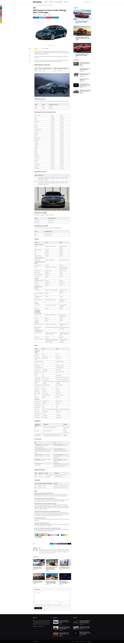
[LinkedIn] (30, 55)
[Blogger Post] (64, 535)
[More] (41, 537)
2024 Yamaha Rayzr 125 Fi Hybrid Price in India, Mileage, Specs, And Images (85, 85)
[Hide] (0, 23)
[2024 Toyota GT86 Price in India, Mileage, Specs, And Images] (82, 15)
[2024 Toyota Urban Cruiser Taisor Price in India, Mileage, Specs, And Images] (82, 31)
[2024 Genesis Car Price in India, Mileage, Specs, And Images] (52, 32)
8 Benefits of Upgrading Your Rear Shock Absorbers (85, 69)
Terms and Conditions (83, 641)
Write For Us (89, 641)
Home (33, 5)
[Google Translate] (52, 535)
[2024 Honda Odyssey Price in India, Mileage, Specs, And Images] (76, 64)
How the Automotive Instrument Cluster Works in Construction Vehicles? (64, 582)
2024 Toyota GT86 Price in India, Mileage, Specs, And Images (82, 22)
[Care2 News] (65, 535)
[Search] (89, 2)
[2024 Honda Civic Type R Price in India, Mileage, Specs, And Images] (76, 91)
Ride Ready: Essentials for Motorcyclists (84, 79)
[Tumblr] (58, 535)
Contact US (77, 641)
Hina (39, 547)
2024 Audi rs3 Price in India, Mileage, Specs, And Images (84, 627)
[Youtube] (50, 535)
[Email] (30, 62)
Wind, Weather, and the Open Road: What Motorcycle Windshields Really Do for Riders (51, 569)
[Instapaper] (60, 535)
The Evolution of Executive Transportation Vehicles (38, 582)
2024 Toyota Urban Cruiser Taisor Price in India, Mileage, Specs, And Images (83, 38)
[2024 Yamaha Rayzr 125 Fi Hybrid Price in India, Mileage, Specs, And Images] (76, 85)
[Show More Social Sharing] (60, 17)
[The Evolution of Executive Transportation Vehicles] (39, 576)
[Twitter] (30, 53)
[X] (37, 535)
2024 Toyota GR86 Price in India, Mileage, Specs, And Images (82, 55)
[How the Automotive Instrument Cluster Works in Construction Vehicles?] (65, 576)
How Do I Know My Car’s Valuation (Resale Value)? (37, 568)
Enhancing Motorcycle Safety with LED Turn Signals (85, 74)
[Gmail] (54, 535)
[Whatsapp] (47, 535)
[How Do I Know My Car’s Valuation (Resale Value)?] (39, 562)
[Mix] (45, 535)
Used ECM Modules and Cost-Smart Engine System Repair (64, 568)
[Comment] (62, 535)
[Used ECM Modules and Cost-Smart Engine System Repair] (65, 562)
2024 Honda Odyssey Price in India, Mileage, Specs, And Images (85, 63)
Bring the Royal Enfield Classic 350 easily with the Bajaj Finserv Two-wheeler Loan (85, 621)
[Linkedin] (41, 535)
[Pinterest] (30, 57)
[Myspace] (48, 535)
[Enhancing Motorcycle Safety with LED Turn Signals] (76, 75)
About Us (72, 641)
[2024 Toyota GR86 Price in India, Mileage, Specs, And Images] (82, 48)
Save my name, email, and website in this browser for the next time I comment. (48, 605)
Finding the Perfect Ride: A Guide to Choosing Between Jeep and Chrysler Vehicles (51, 582)
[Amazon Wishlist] (67, 535)
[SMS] (35, 537)
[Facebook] (30, 51)
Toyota (75, 52)
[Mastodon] (1, 16)
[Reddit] (39, 535)
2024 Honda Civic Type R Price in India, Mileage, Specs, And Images (85, 91)
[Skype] (37, 537)
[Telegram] (30, 59)
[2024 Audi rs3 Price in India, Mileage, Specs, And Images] (76, 628)
